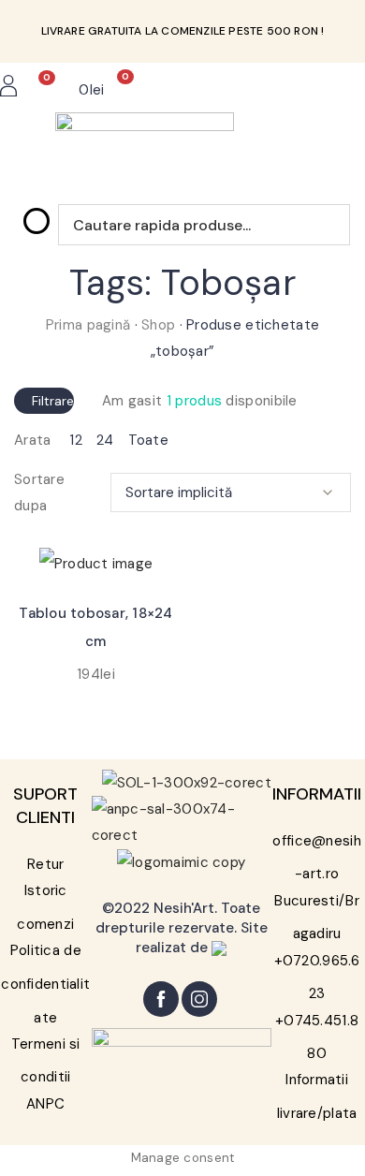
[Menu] (300, 89)
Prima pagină (88, 325)
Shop (158, 325)
